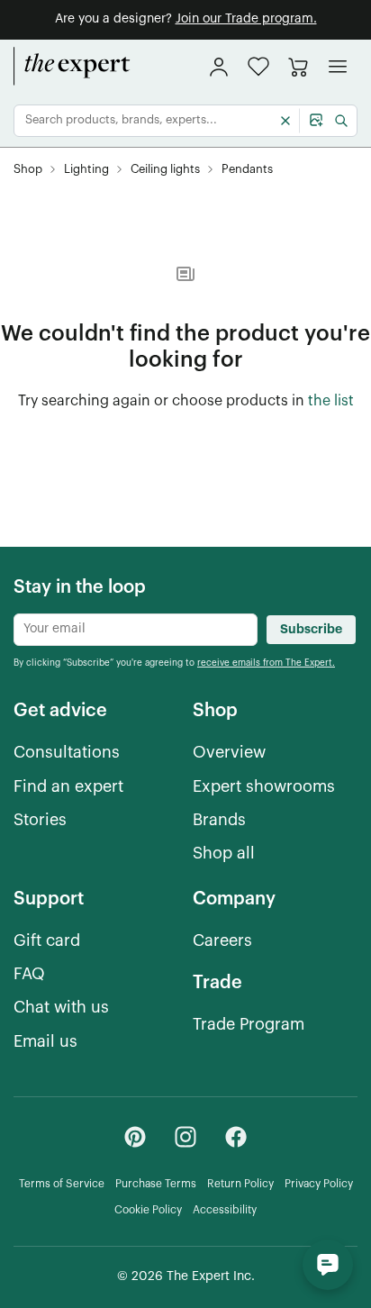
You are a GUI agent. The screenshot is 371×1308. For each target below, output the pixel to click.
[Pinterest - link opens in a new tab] (135, 1137)
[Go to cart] (298, 66)
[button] (258, 66)
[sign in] (219, 66)
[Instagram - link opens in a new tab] (185, 1137)
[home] (72, 67)
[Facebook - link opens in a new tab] (236, 1137)
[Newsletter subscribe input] (136, 629)
